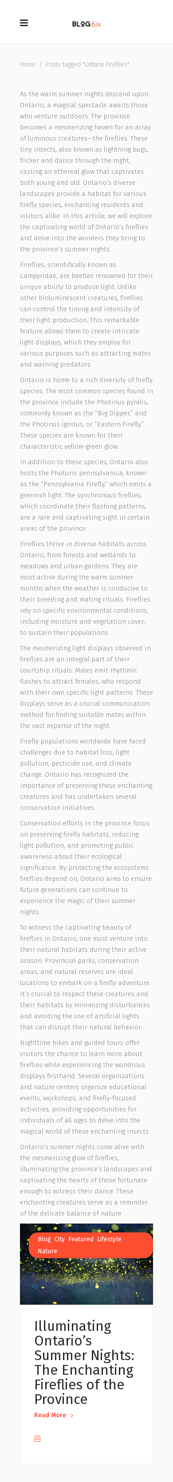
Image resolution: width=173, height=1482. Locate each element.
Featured (81, 1239)
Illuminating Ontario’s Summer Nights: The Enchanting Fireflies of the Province (84, 1363)
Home (27, 64)
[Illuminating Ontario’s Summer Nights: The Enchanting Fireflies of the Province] (86, 1264)
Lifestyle (109, 1239)
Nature (47, 1251)
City (60, 1239)
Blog (44, 1239)
